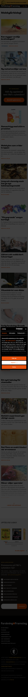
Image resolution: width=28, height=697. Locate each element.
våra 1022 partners (10, 340)
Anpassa (13, 362)
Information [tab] (12, 333)
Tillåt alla (14, 358)
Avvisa (14, 367)
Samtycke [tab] (4, 333)
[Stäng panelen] (25, 329)
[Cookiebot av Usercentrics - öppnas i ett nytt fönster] (16, 329)
